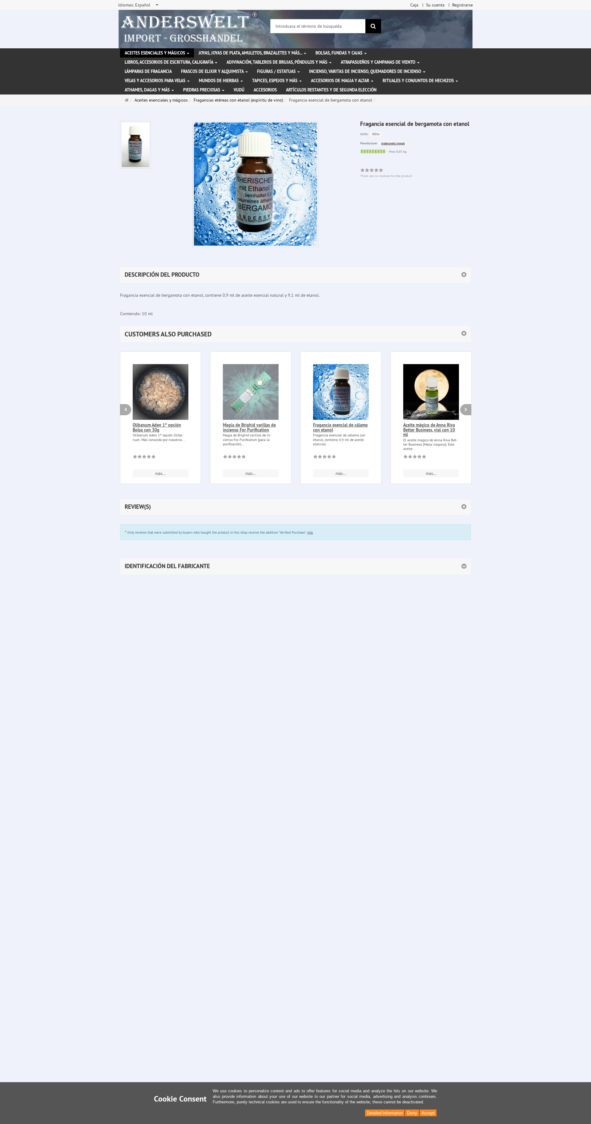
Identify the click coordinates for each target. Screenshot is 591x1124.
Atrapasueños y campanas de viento (378, 62)
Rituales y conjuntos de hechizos (419, 80)
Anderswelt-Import (393, 143)
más (310, 532)
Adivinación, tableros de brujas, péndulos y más (277, 62)
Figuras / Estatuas (277, 71)
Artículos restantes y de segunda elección (331, 90)
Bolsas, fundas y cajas (340, 53)
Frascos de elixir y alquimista (213, 71)
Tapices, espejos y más (275, 80)
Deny (412, 1112)
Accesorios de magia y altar (340, 80)
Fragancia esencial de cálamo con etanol (340, 427)
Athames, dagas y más (148, 90)
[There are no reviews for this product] (144, 458)
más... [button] (160, 473)
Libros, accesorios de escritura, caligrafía (169, 62)
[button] (295, 334)
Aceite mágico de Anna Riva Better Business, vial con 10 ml (429, 429)
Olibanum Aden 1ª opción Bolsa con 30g (157, 427)
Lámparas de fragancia (148, 71)
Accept (428, 1112)
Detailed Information (385, 1113)
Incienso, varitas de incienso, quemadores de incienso (365, 71)
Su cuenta (435, 5)
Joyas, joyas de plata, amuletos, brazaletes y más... (251, 53)
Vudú (239, 90)
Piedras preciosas (202, 90)
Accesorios (265, 90)
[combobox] (138, 5)
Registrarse (462, 5)
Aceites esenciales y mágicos (155, 53)
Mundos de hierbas (219, 80)
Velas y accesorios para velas (156, 80)
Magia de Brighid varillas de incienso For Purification (249, 427)
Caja (414, 5)
